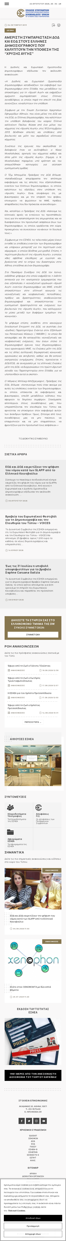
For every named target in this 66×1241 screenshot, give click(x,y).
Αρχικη (33, 1173)
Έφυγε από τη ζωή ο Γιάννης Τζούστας (29, 665)
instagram (36, 1121)
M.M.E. (33, 1160)
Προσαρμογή (33, 1226)
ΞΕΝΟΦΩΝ (33, 1138)
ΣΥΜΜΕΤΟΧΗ (33, 634)
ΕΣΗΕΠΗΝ (33, 1152)
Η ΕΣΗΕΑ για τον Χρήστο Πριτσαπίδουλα (29, 693)
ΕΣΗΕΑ (33, 13)
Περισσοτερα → (33, 722)
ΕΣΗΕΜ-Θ (33, 1149)
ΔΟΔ (33, 1141)
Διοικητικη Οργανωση (33, 1176)
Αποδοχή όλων (33, 1218)
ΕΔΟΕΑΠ (33, 1135)
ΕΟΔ (33, 1144)
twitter (29, 1121)
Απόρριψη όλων (33, 1234)
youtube (44, 1121)
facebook (22, 1121)
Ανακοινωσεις (18, 670)
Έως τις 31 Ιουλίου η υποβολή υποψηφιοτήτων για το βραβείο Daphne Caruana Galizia (28, 569)
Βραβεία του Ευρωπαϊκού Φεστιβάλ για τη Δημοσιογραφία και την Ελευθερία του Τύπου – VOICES (31, 520)
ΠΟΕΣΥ (33, 1146)
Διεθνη (10, 30)
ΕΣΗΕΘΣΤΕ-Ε (33, 1155)
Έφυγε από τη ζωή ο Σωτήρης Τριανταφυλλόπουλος (24, 679)
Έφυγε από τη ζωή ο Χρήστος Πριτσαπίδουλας (24, 707)
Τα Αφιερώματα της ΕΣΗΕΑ (17, 843)
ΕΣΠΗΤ (33, 1157)
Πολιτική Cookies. (17, 1210)
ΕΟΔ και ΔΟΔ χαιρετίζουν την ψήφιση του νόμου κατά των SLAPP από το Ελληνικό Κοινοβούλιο (32, 470)
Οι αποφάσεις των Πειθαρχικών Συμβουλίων (45, 818)
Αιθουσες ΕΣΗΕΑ (22, 739)
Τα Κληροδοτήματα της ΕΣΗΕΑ (17, 817)
